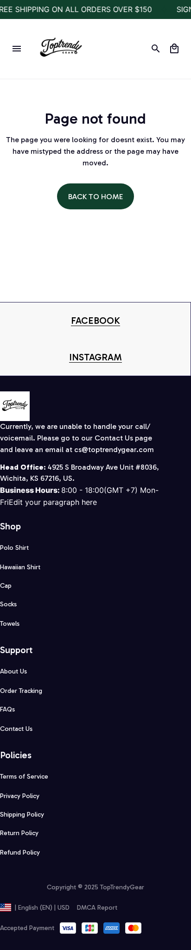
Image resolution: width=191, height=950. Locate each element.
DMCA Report (97, 908)
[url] (95, 321)
